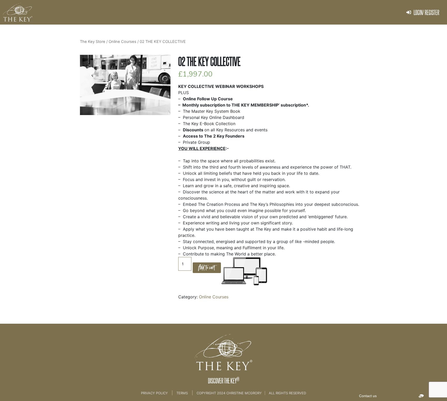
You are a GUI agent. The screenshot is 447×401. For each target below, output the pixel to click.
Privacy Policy (155, 393)
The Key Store (92, 41)
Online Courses (213, 296)
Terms (182, 393)
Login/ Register (426, 12)
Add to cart (206, 267)
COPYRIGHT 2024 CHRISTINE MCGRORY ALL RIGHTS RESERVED (251, 393)
